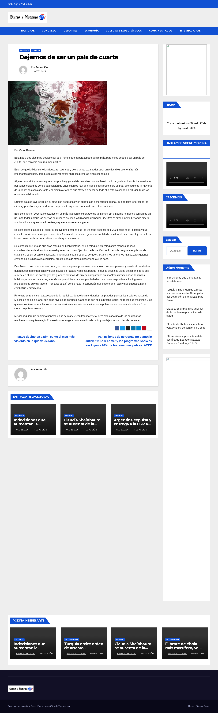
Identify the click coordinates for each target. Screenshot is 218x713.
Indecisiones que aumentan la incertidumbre (29, 424)
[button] (208, 30)
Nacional (28, 30)
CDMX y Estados (161, 30)
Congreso (49, 30)
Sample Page (202, 706)
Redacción (42, 67)
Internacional (190, 30)
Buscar (171, 239)
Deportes (71, 30)
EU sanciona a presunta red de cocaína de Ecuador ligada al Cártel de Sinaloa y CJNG (184, 340)
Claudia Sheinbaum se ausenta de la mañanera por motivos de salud (184, 312)
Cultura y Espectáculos (124, 30)
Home (191, 706)
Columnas (24, 50)
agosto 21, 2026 (25, 654)
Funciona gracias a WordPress (22, 706)
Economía (92, 30)
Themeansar (64, 706)
